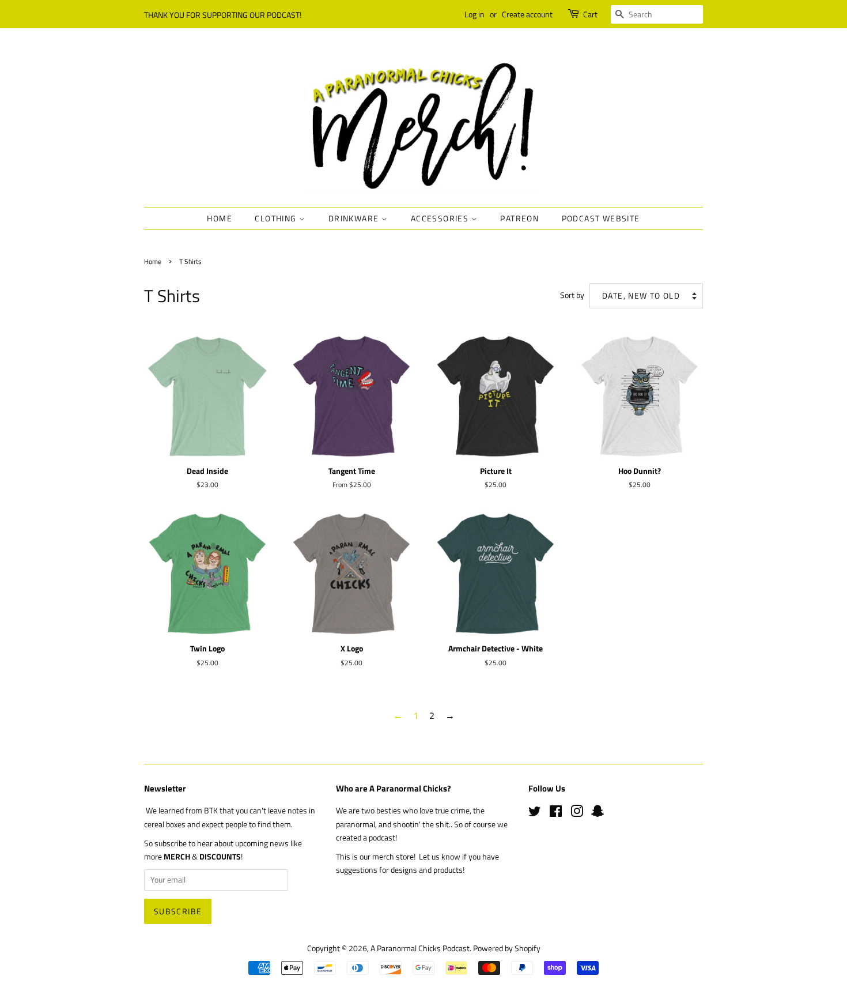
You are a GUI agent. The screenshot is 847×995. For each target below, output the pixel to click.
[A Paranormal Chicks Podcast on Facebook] (555, 813)
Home (219, 218)
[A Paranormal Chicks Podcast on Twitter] (534, 813)
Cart (590, 14)
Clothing (277, 218)
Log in (474, 14)
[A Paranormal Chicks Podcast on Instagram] (576, 813)
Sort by (572, 295)
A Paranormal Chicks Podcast (420, 948)
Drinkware (354, 218)
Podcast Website (601, 218)
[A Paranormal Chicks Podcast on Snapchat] (597, 813)
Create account (527, 14)
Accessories (441, 218)
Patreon (519, 218)
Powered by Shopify (506, 948)
